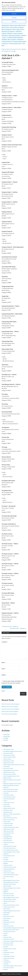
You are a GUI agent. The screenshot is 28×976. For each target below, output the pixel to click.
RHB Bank (20, 39)
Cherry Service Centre (8, 795)
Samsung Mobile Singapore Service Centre (13, 928)
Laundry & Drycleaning (8, 869)
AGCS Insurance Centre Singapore (10, 711)
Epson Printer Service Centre (10, 817)
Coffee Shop (6, 804)
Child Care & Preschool (8, 799)
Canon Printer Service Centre (10, 791)
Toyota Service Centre (8, 958)
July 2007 (5, 740)
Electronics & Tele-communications (11, 814)
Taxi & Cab (6, 954)
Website (4, 675)
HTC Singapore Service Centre (10, 850)
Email (3, 668)
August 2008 (6, 736)
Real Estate (6, 920)
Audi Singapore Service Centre (10, 770)
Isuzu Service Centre (8, 861)
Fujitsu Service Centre (8, 831)
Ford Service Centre (8, 823)
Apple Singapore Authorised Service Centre (13, 764)
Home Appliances (7, 838)
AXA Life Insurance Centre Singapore (10, 704)
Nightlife (5, 891)
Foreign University (7, 825)
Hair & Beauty (6, 835)
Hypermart (6, 854)
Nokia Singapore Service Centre (11, 897)
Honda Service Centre (8, 842)
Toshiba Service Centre (9, 956)
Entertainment (6, 816)
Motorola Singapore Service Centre (11, 888)
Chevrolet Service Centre (9, 797)
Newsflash (5, 890)
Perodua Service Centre (9, 907)
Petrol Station (6, 909)
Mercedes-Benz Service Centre (10, 882)
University (5, 964)
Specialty (5, 946)
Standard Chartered (7, 41)
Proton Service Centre (8, 916)
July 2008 (5, 738)
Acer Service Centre (8, 753)
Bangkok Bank (5, 25)
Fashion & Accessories (8, 819)
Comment (5, 642)
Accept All (14, 13)
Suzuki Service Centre (8, 952)
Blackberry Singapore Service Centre (12, 783)
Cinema (5, 800)
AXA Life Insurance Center (9, 774)
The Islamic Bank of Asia (15, 43)
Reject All (14, 21)
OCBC (4, 37)
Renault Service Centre (8, 922)
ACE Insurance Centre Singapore (9, 714)
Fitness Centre (6, 821)
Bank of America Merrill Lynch (17, 25)
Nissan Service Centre (8, 895)
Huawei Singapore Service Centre (11, 852)
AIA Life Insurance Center (9, 757)
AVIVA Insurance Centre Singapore (10, 706)
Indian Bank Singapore (14, 35)
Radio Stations (7, 918)
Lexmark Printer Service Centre (10, 874)
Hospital (5, 844)
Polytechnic (6, 914)
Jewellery (5, 863)
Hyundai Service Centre (9, 855)
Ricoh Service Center (8, 926)
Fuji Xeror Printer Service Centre (11, 827)
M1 (4, 878)
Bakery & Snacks (7, 778)
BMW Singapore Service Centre (11, 785)
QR (6, 51)
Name (3, 662)
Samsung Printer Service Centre (11, 929)
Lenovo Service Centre (8, 873)
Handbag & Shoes (7, 836)
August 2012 (6, 734)
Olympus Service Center (9, 901)
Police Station (6, 912)
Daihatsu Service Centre (9, 808)
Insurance (5, 859)
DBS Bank (9, 33)
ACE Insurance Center (8, 749)
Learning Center (7, 871)
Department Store (7, 812)
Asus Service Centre (8, 768)
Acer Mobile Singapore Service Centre (12, 751)
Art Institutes (6, 766)
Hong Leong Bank (17, 33)
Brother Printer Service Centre (10, 789)
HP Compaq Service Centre (9, 846)
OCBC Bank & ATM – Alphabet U (18, 628)
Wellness (5, 969)
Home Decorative (7, 840)
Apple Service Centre (8, 762)
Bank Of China (5, 27)
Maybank (23, 35)
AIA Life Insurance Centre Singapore (10, 709)
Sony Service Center (8, 943)
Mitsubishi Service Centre (9, 884)
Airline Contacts (7, 759)
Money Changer (7, 886)
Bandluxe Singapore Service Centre (12, 780)
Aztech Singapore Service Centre (11, 776)
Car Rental (5, 793)
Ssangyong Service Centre (9, 948)
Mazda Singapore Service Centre (11, 880)
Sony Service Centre (8, 945)
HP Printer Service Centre (9, 848)
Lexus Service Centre (8, 876)
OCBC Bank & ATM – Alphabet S (10, 626)
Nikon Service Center (8, 893)
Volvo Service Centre (8, 967)
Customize (14, 17)
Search (3, 691)
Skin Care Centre (7, 937)
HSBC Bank (5, 35)
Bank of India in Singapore (17, 27)
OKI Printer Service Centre (9, 899)
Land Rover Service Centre (9, 867)
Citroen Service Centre (8, 802)
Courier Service (7, 806)
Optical (5, 903)
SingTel (5, 935)
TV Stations (6, 960)
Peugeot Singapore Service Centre (11, 910)
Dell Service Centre (8, 810)
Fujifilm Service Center (8, 829)
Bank (4, 781)
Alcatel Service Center (8, 761)
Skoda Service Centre (8, 939)
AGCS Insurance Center (9, 755)
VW (14, 51)
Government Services (8, 833)
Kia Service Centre (7, 865)
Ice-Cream (5, 857)
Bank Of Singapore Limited (9, 29)
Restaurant (6, 924)
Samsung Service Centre (9, 931)
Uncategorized (7, 962)
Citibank (4, 33)
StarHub (5, 950)
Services (5, 933)
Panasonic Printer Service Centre (11, 905)
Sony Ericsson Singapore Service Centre (13, 941)
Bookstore (5, 787)
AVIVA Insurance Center (9, 772)
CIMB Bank (18, 31)
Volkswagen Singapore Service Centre (12, 965)
